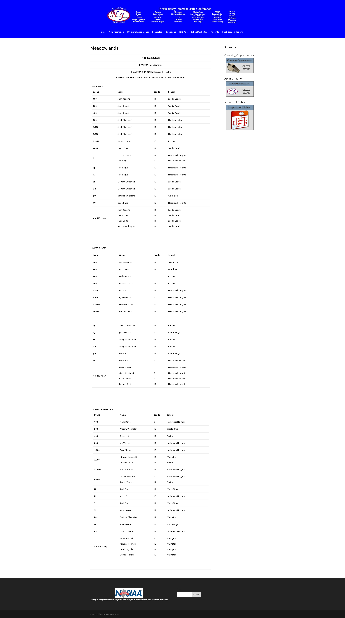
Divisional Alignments (138, 32)
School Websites (199, 32)
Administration (116, 32)
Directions (171, 32)
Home (103, 32)
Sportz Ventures (110, 614)
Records (215, 32)
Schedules (157, 32)
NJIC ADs (183, 32)
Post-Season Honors (232, 32)
